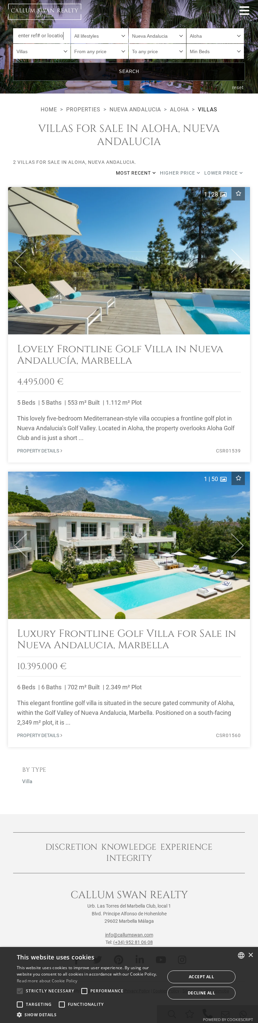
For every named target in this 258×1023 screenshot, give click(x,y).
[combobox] (99, 35)
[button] (17, 260)
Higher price (178, 173)
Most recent (134, 173)
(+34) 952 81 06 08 (133, 942)
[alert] (129, 985)
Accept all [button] (201, 977)
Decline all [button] (201, 993)
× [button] (250, 955)
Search (129, 71)
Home (49, 109)
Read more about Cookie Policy (47, 981)
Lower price (221, 173)
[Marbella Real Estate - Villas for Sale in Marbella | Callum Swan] (45, 12)
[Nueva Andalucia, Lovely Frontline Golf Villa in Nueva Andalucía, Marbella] (129, 325)
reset (238, 87)
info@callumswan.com (129, 935)
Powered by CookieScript (228, 1019)
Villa (27, 781)
